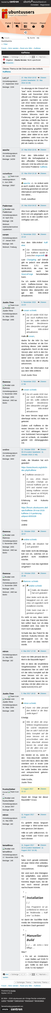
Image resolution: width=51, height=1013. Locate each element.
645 (11, 244)
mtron (5, 651)
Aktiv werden (13, 48)
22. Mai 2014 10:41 (28, 150)
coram (6, 234)
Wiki (25, 23)
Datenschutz (19, 1001)
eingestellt (39, 255)
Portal (8, 23)
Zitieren (43, 78)
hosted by (5, 2)
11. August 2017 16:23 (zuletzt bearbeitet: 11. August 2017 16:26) (32, 847)
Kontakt (10, 1001)
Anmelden (34, 5)
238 (11, 221)
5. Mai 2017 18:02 (28, 693)
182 (11, 661)
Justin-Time (8, 302)
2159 (12, 87)
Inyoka (13, 991)
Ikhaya (34, 23)
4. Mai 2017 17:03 (28, 651)
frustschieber (9, 789)
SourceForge (27, 274)
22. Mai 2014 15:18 (28, 173)
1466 (12, 320)
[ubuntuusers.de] (18, 14)
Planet (43, 23)
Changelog (31, 260)
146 (11, 861)
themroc (6, 382)
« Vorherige (14, 57)
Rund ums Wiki (26, 48)
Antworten (9, 63)
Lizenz (3, 1001)
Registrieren (45, 5)
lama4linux (8, 845)
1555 (12, 397)
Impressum (29, 1001)
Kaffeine (37, 48)
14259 (12, 159)
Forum (17, 23)
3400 (12, 459)
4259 (12, 810)
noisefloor (7, 173)
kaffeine (43, 167)
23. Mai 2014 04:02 (28, 205)
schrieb (33, 310)
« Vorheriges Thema (23, 982)
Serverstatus (39, 1001)
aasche (6, 150)
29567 (12, 185)
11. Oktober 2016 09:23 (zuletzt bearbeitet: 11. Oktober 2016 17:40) (32, 452)
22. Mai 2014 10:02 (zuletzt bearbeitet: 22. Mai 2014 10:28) (31, 80)
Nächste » (43, 57)
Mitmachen (25, 29)
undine (6, 449)
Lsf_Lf (6, 78)
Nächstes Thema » (41, 982)
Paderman (7, 205)
